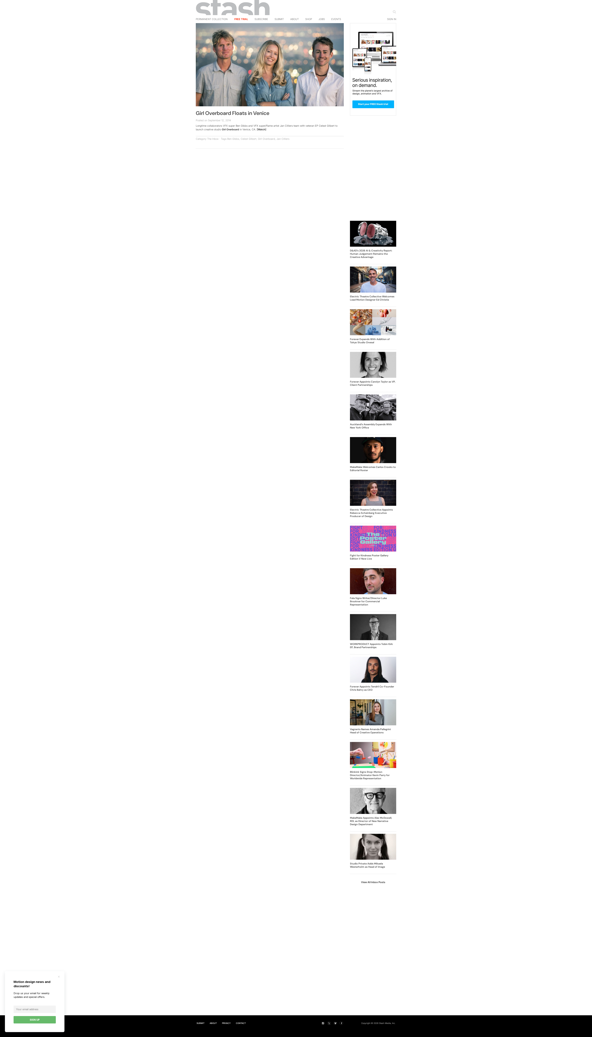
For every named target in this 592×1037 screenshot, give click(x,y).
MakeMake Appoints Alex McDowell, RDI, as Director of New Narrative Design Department (371, 821)
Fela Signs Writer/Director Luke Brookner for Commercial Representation (368, 601)
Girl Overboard (230, 129)
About (294, 19)
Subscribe (261, 19)
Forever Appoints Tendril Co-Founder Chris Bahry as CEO (372, 688)
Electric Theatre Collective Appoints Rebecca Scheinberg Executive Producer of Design (371, 513)
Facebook (341, 1023)
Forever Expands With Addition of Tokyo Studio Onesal (370, 341)
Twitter (329, 1023)
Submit (279, 19)
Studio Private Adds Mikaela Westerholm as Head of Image (367, 865)
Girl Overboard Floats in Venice (232, 113)
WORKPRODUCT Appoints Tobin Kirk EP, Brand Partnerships (371, 645)
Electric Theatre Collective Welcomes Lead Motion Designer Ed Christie (372, 298)
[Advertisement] (270, 173)
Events (336, 19)
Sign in (391, 19)
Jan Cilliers (283, 138)
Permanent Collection (212, 19)
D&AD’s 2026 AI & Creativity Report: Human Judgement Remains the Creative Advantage (371, 254)
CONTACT (241, 1023)
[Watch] (261, 129)
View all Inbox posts (373, 882)
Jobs (322, 19)
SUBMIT (200, 1023)
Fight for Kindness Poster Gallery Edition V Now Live (369, 557)
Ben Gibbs (233, 138)
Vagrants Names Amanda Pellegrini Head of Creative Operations (370, 731)
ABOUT (213, 1023)
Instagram (323, 1023)
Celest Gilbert (248, 138)
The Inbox (213, 138)
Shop (308, 19)
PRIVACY (226, 1023)
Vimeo (335, 1023)
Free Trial (241, 19)
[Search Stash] (393, 11)
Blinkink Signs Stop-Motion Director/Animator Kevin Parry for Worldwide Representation (370, 775)
